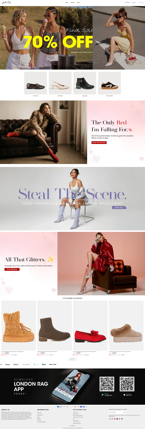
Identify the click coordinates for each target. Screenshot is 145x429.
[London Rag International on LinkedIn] (122, 419)
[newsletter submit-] (124, 412)
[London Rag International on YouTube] (114, 419)
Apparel (72, 2)
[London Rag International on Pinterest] (119, 419)
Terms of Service (76, 421)
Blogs (78, 2)
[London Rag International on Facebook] (112, 419)
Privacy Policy (76, 420)
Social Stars (39, 413)
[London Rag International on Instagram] (110, 419)
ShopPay (39, 420)
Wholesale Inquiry (77, 423)
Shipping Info (76, 413)
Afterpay (39, 418)
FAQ (74, 418)
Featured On (40, 415)
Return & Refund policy (78, 415)
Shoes (67, 2)
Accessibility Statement (78, 417)
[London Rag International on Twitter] (117, 419)
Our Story (39, 412)
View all (72, 359)
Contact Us (75, 412)
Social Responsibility (41, 421)
